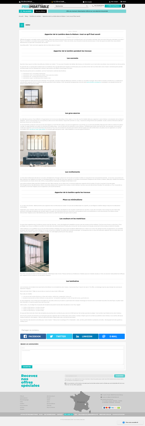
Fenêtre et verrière (75, 37)
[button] (87, 2)
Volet (21, 401)
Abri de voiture (51, 396)
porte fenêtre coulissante (94, 82)
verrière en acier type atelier (37, 129)
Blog (41, 414)
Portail (48, 398)
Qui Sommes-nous (50, 414)
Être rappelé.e (113, 6)
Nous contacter (51, 407)
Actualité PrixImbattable (29, 414)
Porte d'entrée (24, 405)
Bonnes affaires (40, 11)
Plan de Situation (118, 414)
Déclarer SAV (68, 414)
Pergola (22, 409)
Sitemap (49, 405)
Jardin (48, 400)
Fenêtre (22, 403)
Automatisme (23, 398)
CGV (76, 414)
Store (48, 401)
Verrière (22, 407)
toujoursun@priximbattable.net (110, 397)
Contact (60, 414)
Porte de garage (24, 400)
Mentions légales (105, 414)
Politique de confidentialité (88, 414)
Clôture (22, 396)
